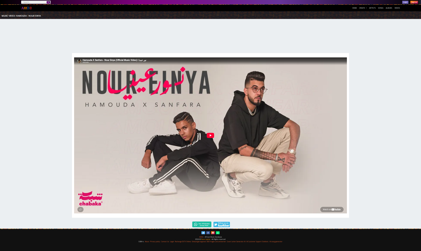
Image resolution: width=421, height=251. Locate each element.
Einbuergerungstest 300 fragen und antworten (209, 242)
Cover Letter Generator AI (236, 242)
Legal (172, 242)
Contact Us (165, 242)
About (147, 242)
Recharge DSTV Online (183, 242)
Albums (389, 8)
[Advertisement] (210, 36)
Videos (397, 8)
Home (354, 8)
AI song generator (275, 242)
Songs (380, 8)
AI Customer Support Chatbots (257, 242)
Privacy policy (155, 242)
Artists (372, 8)
